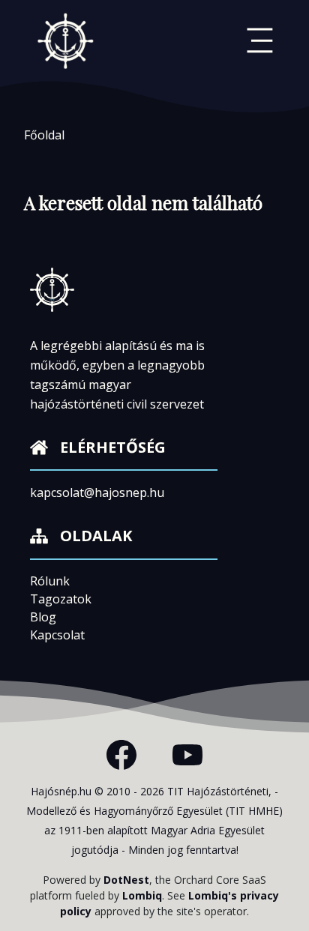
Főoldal (44, 135)
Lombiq (142, 895)
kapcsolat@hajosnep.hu (97, 492)
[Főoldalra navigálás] (66, 40)
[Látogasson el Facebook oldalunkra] (121, 755)
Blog (43, 617)
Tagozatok (61, 599)
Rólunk (50, 581)
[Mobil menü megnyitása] (260, 40)
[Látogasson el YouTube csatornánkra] (187, 755)
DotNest (126, 880)
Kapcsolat (57, 635)
